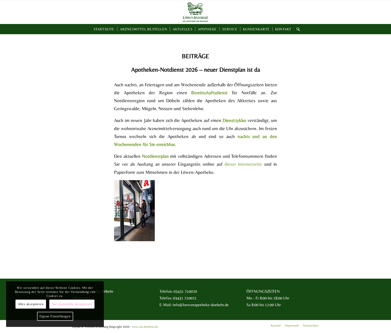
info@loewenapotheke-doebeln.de (200, 304)
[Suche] (297, 29)
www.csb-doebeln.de (145, 326)
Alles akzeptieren (31, 304)
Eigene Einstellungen (55, 316)
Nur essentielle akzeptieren (72, 304)
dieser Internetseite (243, 164)
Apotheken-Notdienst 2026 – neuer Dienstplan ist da (195, 69)
